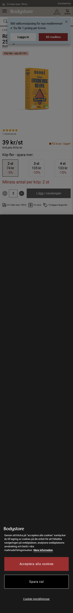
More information (43, 550)
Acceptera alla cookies (36, 564)
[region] (36, 413)
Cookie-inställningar (36, 599)
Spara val (36, 582)
